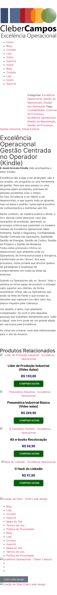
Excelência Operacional (41, 117)
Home (9, 42)
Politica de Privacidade (20, 529)
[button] (14, 341)
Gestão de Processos (40, 125)
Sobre (9, 57)
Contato (11, 49)
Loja (8, 53)
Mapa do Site (14, 521)
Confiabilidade (36, 110)
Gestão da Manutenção (41, 121)
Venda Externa (30, 129)
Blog (9, 46)
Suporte (11, 61)
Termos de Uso (15, 525)
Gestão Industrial (10, 129)
